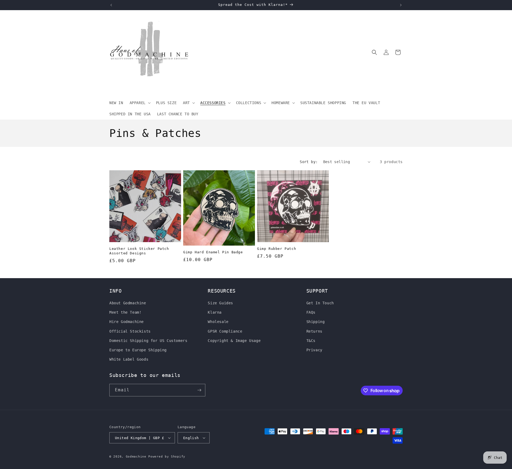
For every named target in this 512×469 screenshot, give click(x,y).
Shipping (315, 322)
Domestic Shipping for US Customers (148, 340)
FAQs (310, 312)
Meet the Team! (125, 312)
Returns (314, 331)
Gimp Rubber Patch (276, 249)
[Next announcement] (401, 5)
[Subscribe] (199, 390)
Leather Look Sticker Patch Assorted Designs (139, 251)
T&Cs (310, 340)
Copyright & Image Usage (234, 340)
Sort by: (309, 162)
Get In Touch (320, 303)
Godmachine (136, 456)
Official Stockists (130, 331)
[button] (139, 102)
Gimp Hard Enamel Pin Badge (213, 252)
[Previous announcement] (111, 5)
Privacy (314, 350)
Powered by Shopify (166, 456)
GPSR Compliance (225, 331)
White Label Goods (128, 359)
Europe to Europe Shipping (138, 350)
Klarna (215, 312)
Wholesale (218, 322)
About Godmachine (127, 303)
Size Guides (220, 303)
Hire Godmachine (126, 322)
